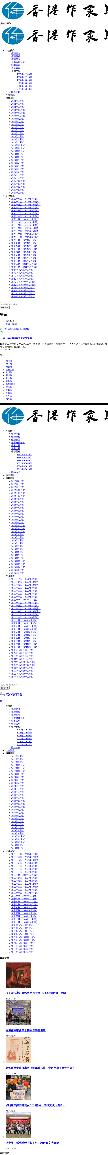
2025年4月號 (17, 163)
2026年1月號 (17, 190)
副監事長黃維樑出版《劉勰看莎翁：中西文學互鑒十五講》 (40, 1067)
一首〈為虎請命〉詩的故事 (16, 337)
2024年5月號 (17, 136)
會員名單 (15, 68)
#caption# (10, 369)
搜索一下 (4, 307)
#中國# (9, 378)
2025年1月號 (17, 154)
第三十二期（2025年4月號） (25, 213)
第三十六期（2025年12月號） (25, 201)
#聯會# (9, 381)
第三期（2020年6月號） (23, 290)
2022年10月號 (18, 110)
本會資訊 (10, 95)
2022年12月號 (18, 115)
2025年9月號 (17, 178)
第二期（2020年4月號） (23, 293)
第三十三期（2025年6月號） (25, 210)
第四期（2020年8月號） (23, 287)
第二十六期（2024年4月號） (25, 222)
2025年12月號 (18, 187)
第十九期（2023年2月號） (24, 243)
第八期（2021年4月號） (23, 276)
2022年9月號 (17, 107)
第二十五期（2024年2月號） (25, 225)
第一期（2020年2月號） (23, 296)
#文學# (9, 361)
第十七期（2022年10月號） (24, 249)
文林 (2, 332)
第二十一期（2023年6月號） (25, 237)
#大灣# (9, 399)
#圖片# (9, 375)
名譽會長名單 (18, 62)
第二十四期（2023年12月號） (25, 228)
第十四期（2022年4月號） (24, 258)
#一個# (9, 372)
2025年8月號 (17, 175)
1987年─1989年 (24, 74)
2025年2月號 (17, 157)
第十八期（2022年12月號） (24, 246)
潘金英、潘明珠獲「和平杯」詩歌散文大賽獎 (33, 1142)
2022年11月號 (18, 113)
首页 (8, 324)
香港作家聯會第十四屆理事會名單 (26, 1030)
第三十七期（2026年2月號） (25, 198)
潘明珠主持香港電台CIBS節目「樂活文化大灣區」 (35, 1105)
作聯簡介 (15, 53)
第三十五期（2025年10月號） (25, 204)
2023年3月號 (17, 124)
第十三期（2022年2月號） (24, 261)
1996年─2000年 (24, 80)
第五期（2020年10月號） (23, 284)
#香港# (9, 364)
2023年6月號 (17, 133)
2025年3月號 (17, 160)
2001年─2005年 (24, 83)
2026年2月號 (17, 193)
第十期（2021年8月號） (23, 270)
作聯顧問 (15, 59)
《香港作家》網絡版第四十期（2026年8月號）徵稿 (36, 992)
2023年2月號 (17, 121)
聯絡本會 (15, 92)
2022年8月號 (17, 104)
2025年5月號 (17, 166)
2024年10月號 (18, 145)
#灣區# (9, 387)
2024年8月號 (17, 142)
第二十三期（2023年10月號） (25, 231)
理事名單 (15, 65)
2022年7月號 (17, 101)
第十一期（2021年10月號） (24, 267)
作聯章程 (15, 56)
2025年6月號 (17, 169)
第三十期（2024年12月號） (24, 219)
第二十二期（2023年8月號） (25, 234)
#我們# (9, 367)
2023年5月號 (17, 130)
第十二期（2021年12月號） (24, 264)
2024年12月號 (18, 151)
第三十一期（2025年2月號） (25, 216)
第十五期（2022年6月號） (24, 255)
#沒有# (9, 396)
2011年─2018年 (24, 89)
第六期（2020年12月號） (23, 281)
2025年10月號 (18, 181)
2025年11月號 (18, 184)
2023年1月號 (17, 118)
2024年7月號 (17, 139)
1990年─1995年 (24, 77)
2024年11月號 (18, 148)
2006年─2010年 (24, 86)
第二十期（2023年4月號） (24, 240)
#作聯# (9, 393)
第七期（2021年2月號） (23, 278)
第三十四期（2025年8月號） (25, 207)
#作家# (9, 390)
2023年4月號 (17, 127)
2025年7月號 (17, 172)
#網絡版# (10, 384)
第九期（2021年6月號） (23, 273)
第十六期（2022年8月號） (24, 252)
